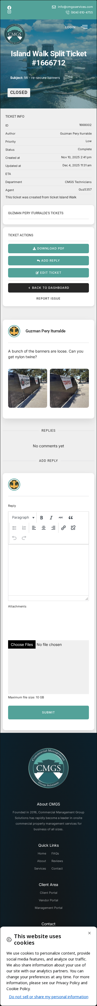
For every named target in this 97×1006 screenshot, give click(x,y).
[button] (70, 27)
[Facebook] (9, 8)
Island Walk (68, 197)
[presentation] (22, 517)
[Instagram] (9, 12)
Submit (48, 712)
